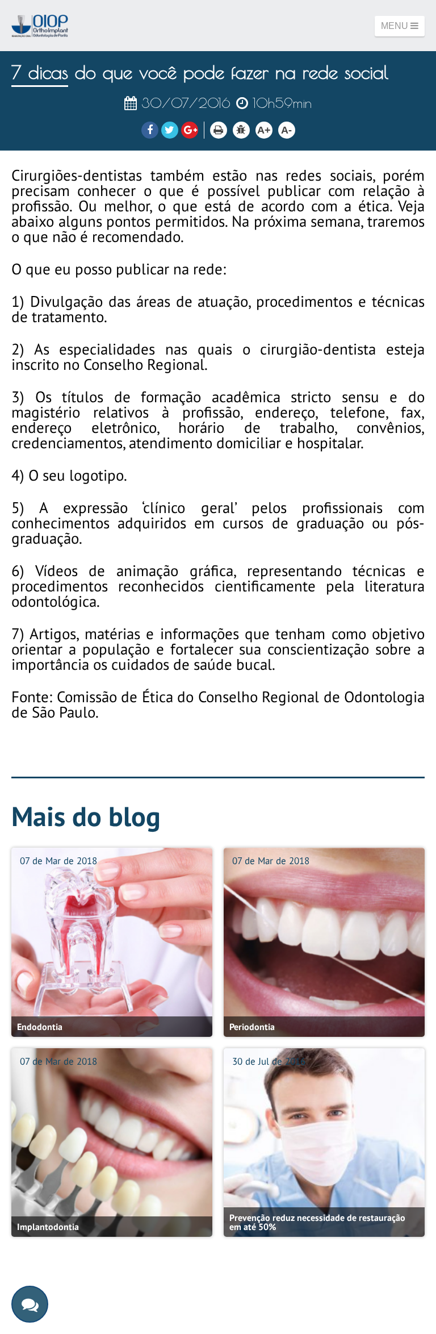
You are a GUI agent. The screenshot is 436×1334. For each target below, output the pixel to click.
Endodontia (39, 1026)
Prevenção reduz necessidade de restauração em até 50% (317, 1222)
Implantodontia (48, 1226)
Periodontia (252, 1026)
